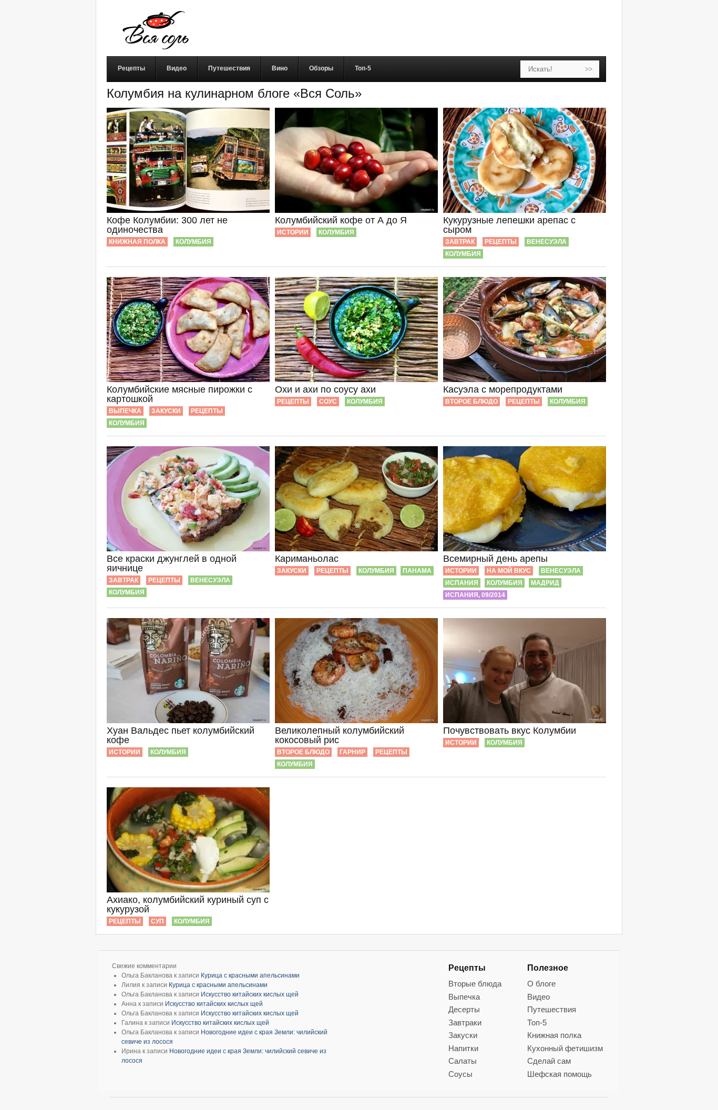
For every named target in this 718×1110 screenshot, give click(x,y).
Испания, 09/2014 (475, 595)
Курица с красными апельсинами (250, 975)
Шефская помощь (559, 1074)
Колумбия (193, 241)
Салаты (462, 1060)
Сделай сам (549, 1060)
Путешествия (551, 1009)
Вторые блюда (474, 983)
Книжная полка (137, 241)
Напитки (463, 1048)
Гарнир (352, 752)
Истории (293, 232)
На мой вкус (509, 570)
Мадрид (545, 583)
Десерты (464, 1009)
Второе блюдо (471, 401)
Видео (538, 996)
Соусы (460, 1074)
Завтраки (464, 1022)
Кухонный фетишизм (565, 1048)
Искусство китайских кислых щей (250, 994)
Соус (328, 401)
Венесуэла (547, 241)
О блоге (541, 983)
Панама (417, 570)
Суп (157, 921)
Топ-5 (537, 1022)
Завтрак (460, 241)
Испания (461, 583)
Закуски (166, 411)
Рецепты (501, 241)
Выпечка (125, 411)
